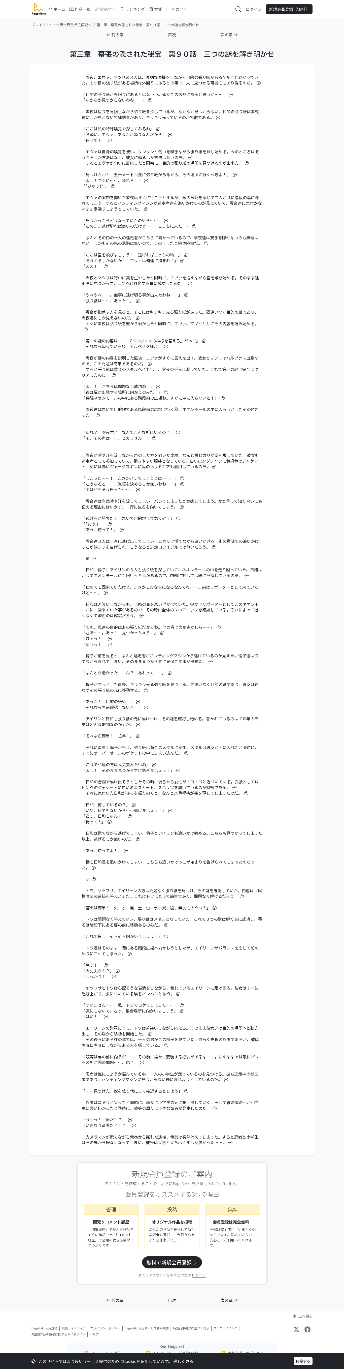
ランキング (135, 9)
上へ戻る (305, 1315)
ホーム (59, 9)
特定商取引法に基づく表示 (191, 1328)
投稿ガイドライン (74, 1328)
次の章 (227, 35)
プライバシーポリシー (105, 1328)
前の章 (116, 35)
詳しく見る (183, 1361)
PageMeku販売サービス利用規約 (147, 1328)
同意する (303, 1360)
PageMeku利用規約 (44, 1328)
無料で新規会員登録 (169, 1262)
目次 (172, 35)
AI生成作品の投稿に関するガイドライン (58, 1334)
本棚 (158, 9)
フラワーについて (226, 1328)
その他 (177, 9)
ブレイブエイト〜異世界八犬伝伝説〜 (61, 24)
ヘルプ (94, 1334)
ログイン (254, 9)
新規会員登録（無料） (289, 9)
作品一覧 (83, 9)
